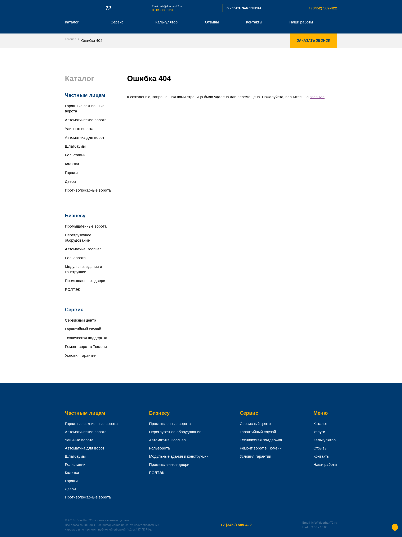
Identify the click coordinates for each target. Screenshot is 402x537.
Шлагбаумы (75, 146)
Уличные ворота (79, 129)
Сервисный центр (80, 320)
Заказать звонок (313, 40)
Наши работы (301, 22)
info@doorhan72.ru (171, 6)
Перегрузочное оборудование (175, 432)
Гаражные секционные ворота (91, 424)
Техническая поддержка (86, 338)
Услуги (319, 432)
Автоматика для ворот (84, 137)
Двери (70, 181)
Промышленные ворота (86, 226)
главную (317, 97)
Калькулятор (166, 22)
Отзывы (212, 22)
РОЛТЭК (72, 289)
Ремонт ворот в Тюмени (86, 347)
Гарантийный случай (83, 329)
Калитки (72, 164)
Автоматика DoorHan (83, 249)
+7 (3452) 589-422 (321, 8)
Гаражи (71, 173)
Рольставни (75, 155)
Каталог (72, 22)
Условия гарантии (80, 355)
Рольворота (75, 258)
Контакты (254, 22)
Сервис (117, 22)
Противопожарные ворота (88, 497)
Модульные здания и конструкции (179, 456)
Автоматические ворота (86, 120)
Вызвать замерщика (244, 8)
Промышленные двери (85, 281)
